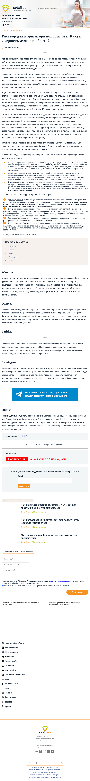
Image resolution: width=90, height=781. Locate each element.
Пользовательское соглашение (38, 777)
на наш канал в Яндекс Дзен (37, 459)
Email (20, 476)
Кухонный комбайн (14, 643)
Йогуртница (10, 697)
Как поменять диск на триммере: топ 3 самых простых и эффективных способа (48, 506)
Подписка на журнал (38, 767)
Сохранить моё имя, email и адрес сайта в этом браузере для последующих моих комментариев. (36, 586)
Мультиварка (11, 652)
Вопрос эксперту (52, 775)
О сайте (55, 767)
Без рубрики (25, 512)
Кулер (8, 706)
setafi (45, 732)
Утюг (7, 679)
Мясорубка (10, 670)
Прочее (6, 24)
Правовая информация (48, 772)
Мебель (6, 21)
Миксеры (9, 657)
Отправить (77, 592)
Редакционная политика (38, 775)
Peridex (11, 253)
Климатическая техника (14, 18)
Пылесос (9, 666)
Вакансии (36, 772)
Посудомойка (11, 661)
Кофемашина (11, 648)
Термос (8, 702)
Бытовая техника (11, 15)
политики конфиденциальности (61, 581)
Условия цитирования (36, 770)
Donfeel (11, 250)
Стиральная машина (15, 675)
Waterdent (12, 246)
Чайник (8, 693)
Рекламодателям (55, 777)
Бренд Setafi (49, 770)
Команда (57, 770)
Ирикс (11, 260)
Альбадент (13, 257)
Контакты (49, 767)
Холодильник (11, 684)
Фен (7, 688)
